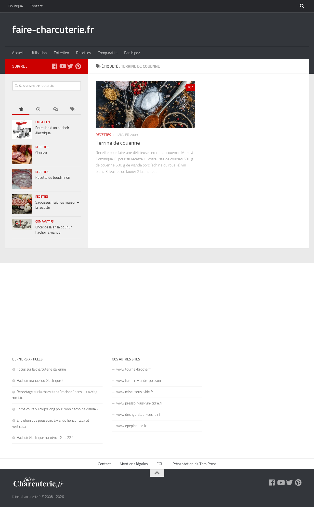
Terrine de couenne (118, 143)
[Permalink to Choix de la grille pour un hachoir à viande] (22, 224)
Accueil (18, 52)
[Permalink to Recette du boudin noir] (22, 179)
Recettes (83, 52)
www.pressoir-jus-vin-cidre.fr (139, 403)
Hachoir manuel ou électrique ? (40, 380)
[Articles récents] (38, 109)
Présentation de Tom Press (194, 464)
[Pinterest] (78, 66)
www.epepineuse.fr (131, 426)
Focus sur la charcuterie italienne (41, 369)
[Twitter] (70, 66)
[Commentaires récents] (55, 109)
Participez (132, 52)
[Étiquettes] (72, 109)
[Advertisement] (157, 299)
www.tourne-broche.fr (133, 369)
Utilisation (38, 52)
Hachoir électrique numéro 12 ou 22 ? (45, 437)
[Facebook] (54, 66)
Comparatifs (107, 52)
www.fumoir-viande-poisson (138, 380)
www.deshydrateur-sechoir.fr (139, 414)
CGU (160, 464)
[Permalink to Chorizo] (22, 154)
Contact (36, 6)
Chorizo (41, 152)
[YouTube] (62, 66)
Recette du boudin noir (52, 177)
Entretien (61, 52)
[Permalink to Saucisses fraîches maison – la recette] (22, 204)
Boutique (15, 6)
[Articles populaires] (20, 109)
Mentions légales (134, 464)
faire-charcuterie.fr (53, 29)
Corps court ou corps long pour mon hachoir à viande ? (57, 409)
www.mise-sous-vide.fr (134, 392)
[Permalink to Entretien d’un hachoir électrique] (22, 129)
